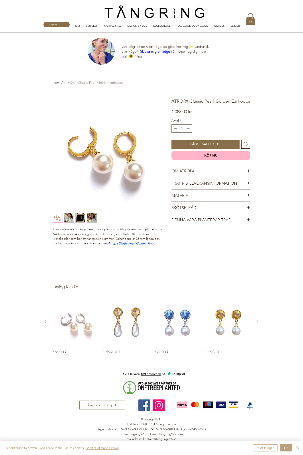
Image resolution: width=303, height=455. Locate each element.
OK (286, 448)
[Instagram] (159, 405)
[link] (250, 19)
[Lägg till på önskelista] (245, 144)
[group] (151, 326)
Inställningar (265, 448)
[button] (93, 25)
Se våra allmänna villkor (102, 448)
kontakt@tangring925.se (160, 439)
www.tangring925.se (135, 434)
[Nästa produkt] (257, 321)
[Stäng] (297, 447)
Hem (56, 82)
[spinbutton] (182, 128)
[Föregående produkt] (45, 321)
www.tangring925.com (167, 434)
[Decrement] (175, 128)
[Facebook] (144, 405)
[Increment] (188, 128)
